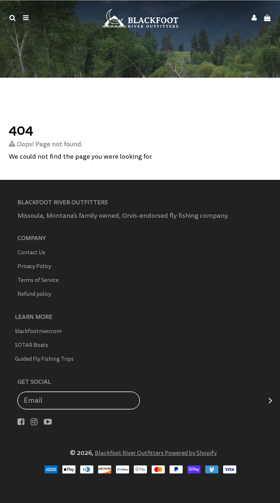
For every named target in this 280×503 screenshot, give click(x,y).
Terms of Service (38, 280)
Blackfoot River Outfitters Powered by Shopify (156, 453)
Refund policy (34, 294)
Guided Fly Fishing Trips (44, 359)
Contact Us (31, 252)
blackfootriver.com (38, 331)
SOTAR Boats (31, 345)
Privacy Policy (34, 266)
